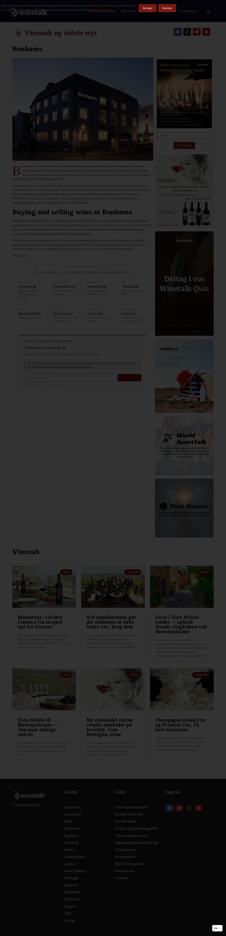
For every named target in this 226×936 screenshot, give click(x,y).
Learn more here (101, 10)
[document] (113, 468)
